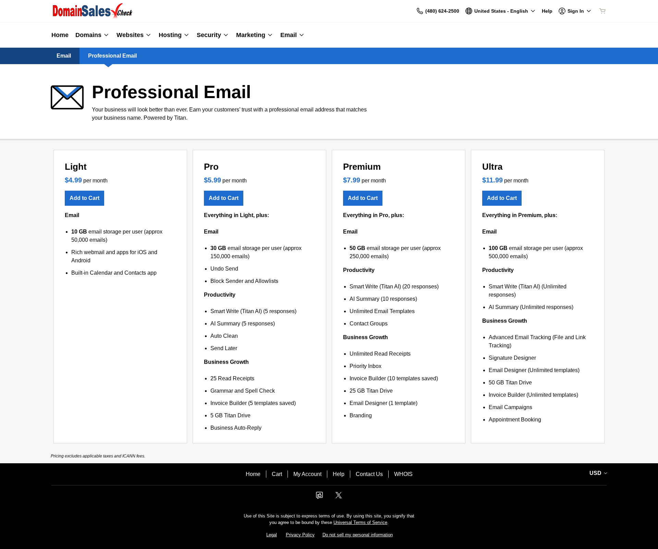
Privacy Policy (300, 534)
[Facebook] (319, 497)
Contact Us (369, 474)
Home (253, 474)
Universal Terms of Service (360, 522)
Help (338, 474)
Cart (277, 474)
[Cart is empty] (602, 11)
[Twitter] (338, 497)
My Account (307, 474)
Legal (271, 534)
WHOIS (403, 474)
